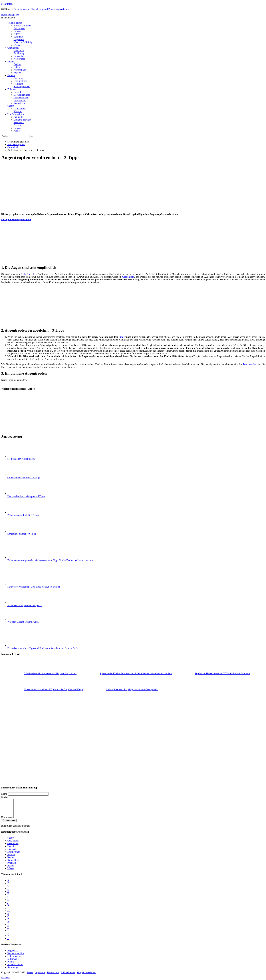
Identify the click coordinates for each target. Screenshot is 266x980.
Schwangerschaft (22, 86)
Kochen (11, 61)
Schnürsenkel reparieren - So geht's (24, 605)
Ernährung (19, 53)
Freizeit (17, 125)
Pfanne (10, 961)
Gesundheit (12, 47)
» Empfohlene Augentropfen (16, 219)
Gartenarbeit (20, 108)
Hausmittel (19, 56)
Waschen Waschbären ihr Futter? (23, 621)
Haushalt (18, 31)
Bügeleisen (12, 950)
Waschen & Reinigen (24, 42)
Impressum (40, 972)
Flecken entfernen (22, 25)
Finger (122, 337)
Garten (10, 106)
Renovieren (19, 103)
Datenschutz (53, 972)
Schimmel (18, 36)
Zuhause (11, 89)
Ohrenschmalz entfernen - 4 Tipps (23, 477)
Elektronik (19, 122)
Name (4, 793)
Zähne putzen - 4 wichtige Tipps (23, 515)
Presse (30, 972)
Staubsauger (13, 967)
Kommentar (7, 817)
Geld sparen (19, 28)
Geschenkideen (21, 97)
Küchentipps (20, 70)
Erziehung (19, 78)
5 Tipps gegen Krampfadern (21, 458)
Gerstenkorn (128, 276)
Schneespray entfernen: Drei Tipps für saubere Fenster (33, 586)
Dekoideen (19, 92)
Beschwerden (249, 364)
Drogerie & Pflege (22, 119)
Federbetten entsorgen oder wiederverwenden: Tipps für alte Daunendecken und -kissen (50, 560)
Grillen (17, 67)
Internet (11, 854)
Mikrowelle (13, 959)
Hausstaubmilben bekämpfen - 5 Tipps (26, 496)
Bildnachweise (68, 972)
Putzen (17, 34)
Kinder (17, 130)
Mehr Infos (6, 3)
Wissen (17, 45)
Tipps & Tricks (14, 23)
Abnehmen (19, 50)
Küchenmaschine (15, 953)
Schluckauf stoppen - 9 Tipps (21, 534)
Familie (11, 75)
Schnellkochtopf (15, 964)
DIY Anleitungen (22, 94)
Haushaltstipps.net (16, 144)
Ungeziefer (19, 39)
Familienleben (20, 81)
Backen (17, 64)
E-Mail (4, 797)
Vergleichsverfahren (86, 972)
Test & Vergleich (15, 114)
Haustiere (18, 83)
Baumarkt (18, 117)
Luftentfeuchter (14, 956)
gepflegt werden (28, 274)
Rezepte (17, 72)
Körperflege (19, 58)
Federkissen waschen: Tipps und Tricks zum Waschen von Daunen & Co (42, 648)
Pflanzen (18, 111)
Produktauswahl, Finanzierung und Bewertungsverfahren (41, 9)
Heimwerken (20, 100)
